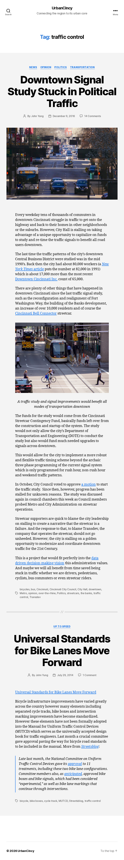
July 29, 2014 (65, 675)
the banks (86, 593)
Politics (60, 67)
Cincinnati (42, 589)
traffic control (93, 800)
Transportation (82, 67)
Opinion (45, 67)
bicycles (25, 589)
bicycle (24, 800)
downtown (95, 589)
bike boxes (36, 800)
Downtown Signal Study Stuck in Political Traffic (62, 91)
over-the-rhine (47, 593)
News (33, 67)
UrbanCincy (62, 8)
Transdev (35, 597)
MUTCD (63, 800)
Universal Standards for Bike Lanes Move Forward (62, 650)
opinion (32, 593)
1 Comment (89, 675)
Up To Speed (61, 626)
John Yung (37, 116)
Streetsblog (90, 746)
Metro (23, 593)
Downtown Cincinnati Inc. (36, 279)
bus (33, 589)
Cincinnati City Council (63, 589)
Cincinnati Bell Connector (36, 313)
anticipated (73, 774)
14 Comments (92, 116)
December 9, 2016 (64, 116)
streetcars (73, 593)
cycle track (50, 800)
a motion (88, 484)
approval (75, 764)
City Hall (82, 589)
